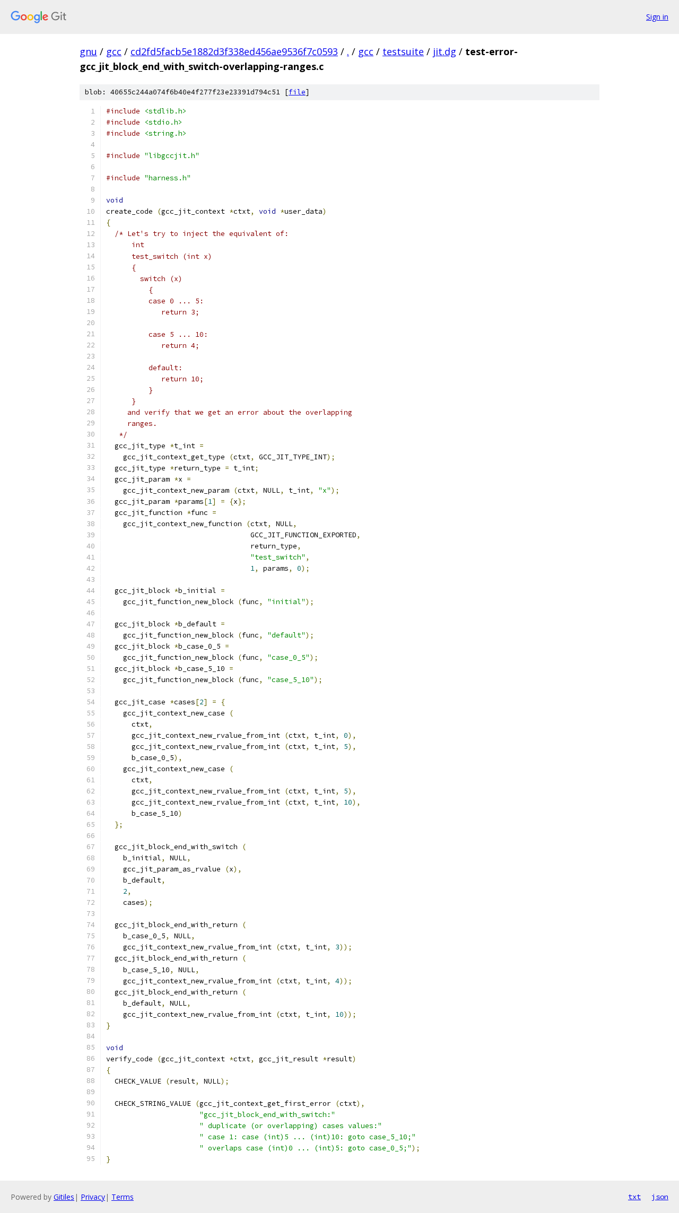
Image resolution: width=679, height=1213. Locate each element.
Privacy (93, 1197)
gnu (88, 51)
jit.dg (444, 51)
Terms (122, 1197)
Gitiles (64, 1197)
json (659, 1196)
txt (634, 1196)
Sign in (657, 17)
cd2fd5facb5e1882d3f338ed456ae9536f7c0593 (234, 51)
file (297, 92)
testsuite (403, 51)
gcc (113, 51)
